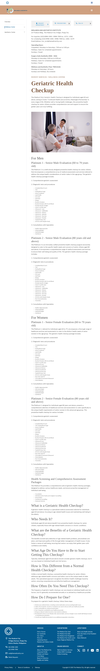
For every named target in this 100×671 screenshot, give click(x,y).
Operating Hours (42, 640)
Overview (7, 22)
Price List (39, 638)
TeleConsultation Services (64, 650)
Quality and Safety (42, 660)
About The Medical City (44, 650)
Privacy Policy (9, 667)
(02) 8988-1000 (13, 647)
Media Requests (13, 657)
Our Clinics (40, 636)
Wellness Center (10, 27)
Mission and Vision (42, 654)
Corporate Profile (42, 652)
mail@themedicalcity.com (16, 653)
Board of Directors (42, 658)
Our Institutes (41, 634)
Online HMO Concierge (64, 652)
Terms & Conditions (24, 667)
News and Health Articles (85, 632)
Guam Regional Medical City (65, 640)
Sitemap (37, 667)
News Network (81, 638)
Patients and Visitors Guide (45, 642)
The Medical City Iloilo (63, 634)
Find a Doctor (41, 632)
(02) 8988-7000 (13, 649)
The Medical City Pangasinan (65, 636)
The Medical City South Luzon (66, 638)
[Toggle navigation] (92, 2)
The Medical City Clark (64, 632)
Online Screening (62, 654)
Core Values (40, 656)
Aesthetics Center (10, 32)
